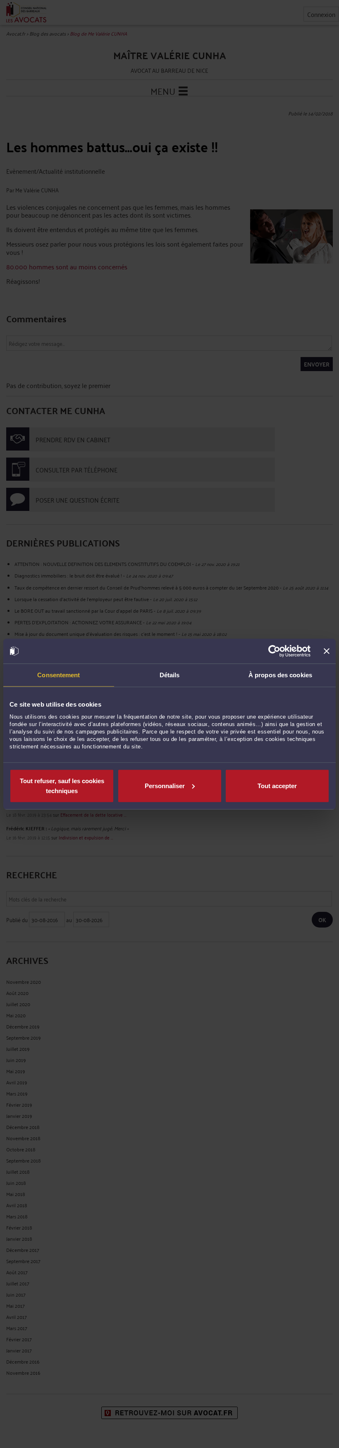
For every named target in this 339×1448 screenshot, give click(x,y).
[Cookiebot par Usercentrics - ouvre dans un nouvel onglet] (274, 651)
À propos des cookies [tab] (280, 674)
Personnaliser (165, 785)
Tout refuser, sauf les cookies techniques (62, 785)
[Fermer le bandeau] (326, 651)
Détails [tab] (170, 674)
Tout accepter (277, 785)
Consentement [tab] (58, 674)
